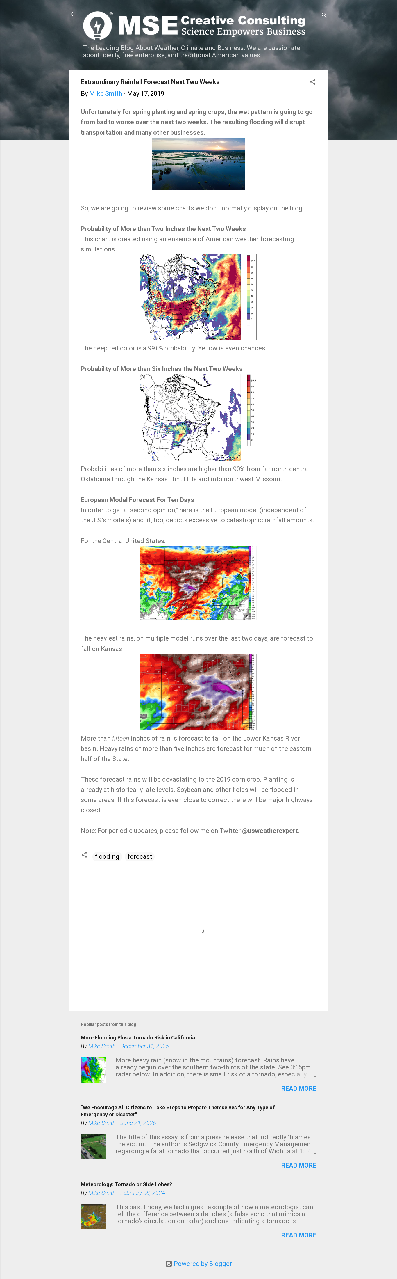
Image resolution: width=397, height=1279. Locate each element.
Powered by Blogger (202, 1263)
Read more (298, 1088)
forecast (139, 856)
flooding (107, 856)
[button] (312, 82)
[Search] (324, 16)
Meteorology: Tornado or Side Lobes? (126, 1184)
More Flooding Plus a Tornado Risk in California (138, 1038)
